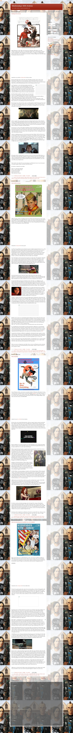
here (42, 330)
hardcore (28, 177)
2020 (13, 690)
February (14, 716)
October (14, 699)
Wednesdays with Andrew (57, 44)
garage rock (22, 177)
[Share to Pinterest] (36, 175)
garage (15, 673)
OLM (24, 350)
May (14, 712)
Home (28, 678)
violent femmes (30, 351)
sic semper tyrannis (17, 675)
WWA (38, 178)
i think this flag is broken (22, 673)
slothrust (12, 178)
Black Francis (22, 516)
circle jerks (26, 516)
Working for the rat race (16, 13)
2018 (13, 693)
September (15, 700)
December (14, 696)
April (14, 713)
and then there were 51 (17, 516)
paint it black (40, 177)
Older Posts (43, 678)
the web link (19, 419)
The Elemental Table (51, 41)
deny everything (30, 516)
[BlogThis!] (33, 175)
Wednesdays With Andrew (22, 6)
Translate (54, 31)
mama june (18, 350)
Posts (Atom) (17, 680)
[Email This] (32, 175)
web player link (23, 77)
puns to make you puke (25, 517)
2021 (13, 689)
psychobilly (17, 517)
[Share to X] (34, 175)
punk (43, 177)
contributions (34, 393)
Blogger (41, 724)
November (14, 697)
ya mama (44, 351)
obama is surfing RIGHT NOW (30, 673)
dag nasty (15, 177)
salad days (12, 675)
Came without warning (15, 183)
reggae (34, 350)
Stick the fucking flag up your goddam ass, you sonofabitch (23, 522)
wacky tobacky (32, 517)
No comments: (28, 175)
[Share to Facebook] (35, 175)
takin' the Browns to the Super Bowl (16, 351)
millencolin (21, 350)
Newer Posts (13, 678)
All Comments (51, 25)
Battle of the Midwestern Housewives (53, 39)
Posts (50, 23)
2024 (13, 686)
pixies (15, 517)
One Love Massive (35, 177)
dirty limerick (19, 177)
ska (44, 177)
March (14, 715)
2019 (13, 692)
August (14, 702)
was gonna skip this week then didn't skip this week (21, 178)
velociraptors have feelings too (25, 675)
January (14, 718)
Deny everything (14, 356)
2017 (13, 695)
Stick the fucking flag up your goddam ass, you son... (20, 709)
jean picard (37, 516)
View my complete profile (51, 54)
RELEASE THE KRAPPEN (39, 350)
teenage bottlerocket (25, 351)
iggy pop (31, 177)
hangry (26, 177)
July (14, 703)
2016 (13, 720)
